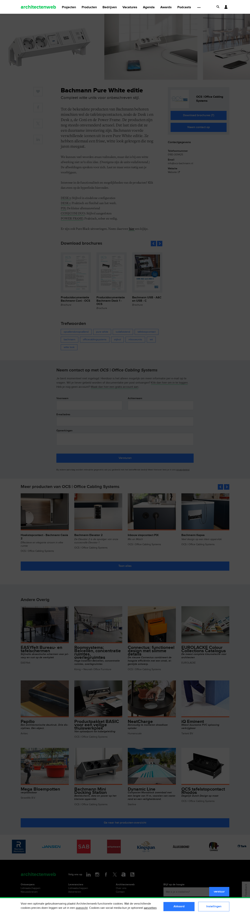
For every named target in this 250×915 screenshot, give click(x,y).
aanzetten (150, 908)
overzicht (82, 908)
